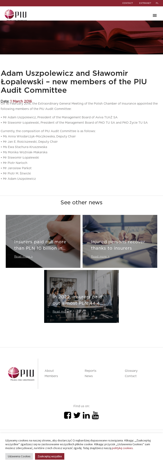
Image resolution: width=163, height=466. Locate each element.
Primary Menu (155, 15)
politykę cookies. (122, 448)
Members (51, 376)
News (89, 376)
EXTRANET (145, 3)
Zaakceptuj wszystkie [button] (50, 456)
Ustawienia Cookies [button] (19, 456)
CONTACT (127, 3)
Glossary (131, 370)
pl (157, 3)
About (49, 370)
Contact (131, 376)
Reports (90, 370)
